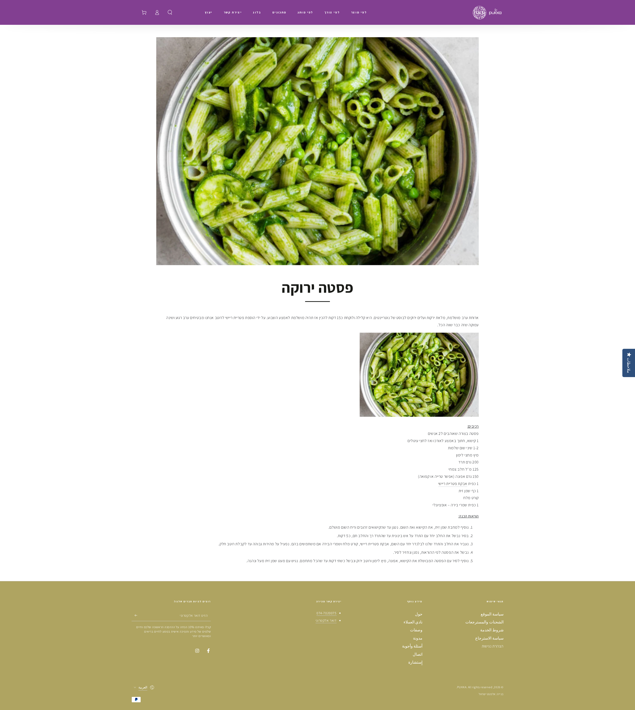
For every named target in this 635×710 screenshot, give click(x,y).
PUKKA (462, 687)
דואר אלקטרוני (326, 620)
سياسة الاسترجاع (489, 638)
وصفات (416, 630)
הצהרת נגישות (493, 646)
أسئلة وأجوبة (412, 646)
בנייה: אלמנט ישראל (491, 694)
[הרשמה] (134, 615)
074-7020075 (327, 613)
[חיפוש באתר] (169, 12)
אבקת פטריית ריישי (452, 483)
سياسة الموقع (492, 614)
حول (418, 614)
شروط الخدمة (492, 630)
